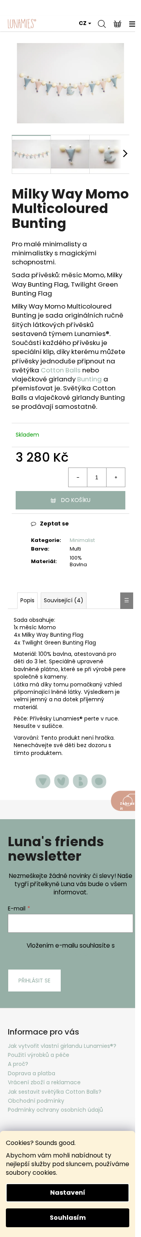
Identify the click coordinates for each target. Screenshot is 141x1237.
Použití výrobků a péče (38, 1055)
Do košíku (75, 500)
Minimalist (82, 540)
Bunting (89, 379)
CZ (83, 23)
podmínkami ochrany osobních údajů (70, 954)
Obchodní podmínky (36, 1101)
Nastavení (67, 1192)
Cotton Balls (61, 370)
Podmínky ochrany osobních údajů (55, 1110)
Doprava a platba (31, 1073)
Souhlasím (68, 1217)
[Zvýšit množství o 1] (115, 477)
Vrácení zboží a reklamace (44, 1082)
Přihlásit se (34, 980)
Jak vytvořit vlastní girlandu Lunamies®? (62, 1046)
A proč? (18, 1064)
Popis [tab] (27, 600)
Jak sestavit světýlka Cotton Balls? (54, 1092)
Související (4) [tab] (63, 600)
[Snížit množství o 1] (78, 477)
